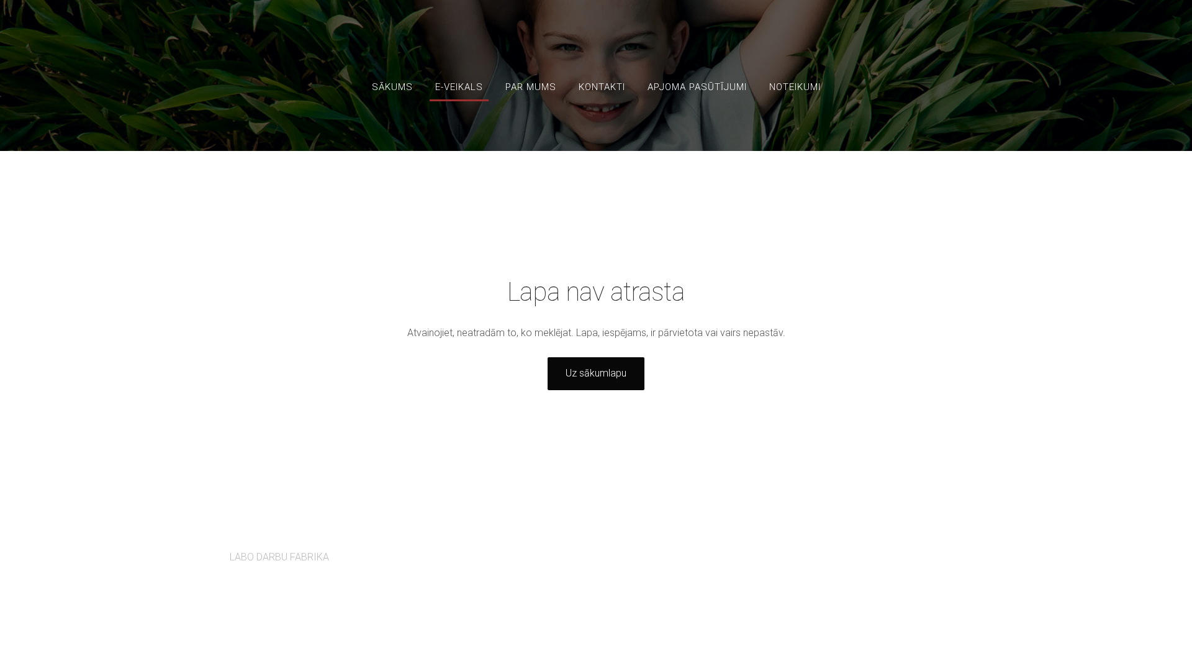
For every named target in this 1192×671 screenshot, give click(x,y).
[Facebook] (922, 550)
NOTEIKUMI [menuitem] (795, 87)
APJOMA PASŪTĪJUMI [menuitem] (697, 87)
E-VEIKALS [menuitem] (459, 87)
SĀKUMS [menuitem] (392, 87)
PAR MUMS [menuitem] (530, 87)
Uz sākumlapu (596, 373)
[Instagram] (949, 550)
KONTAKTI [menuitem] (602, 87)
